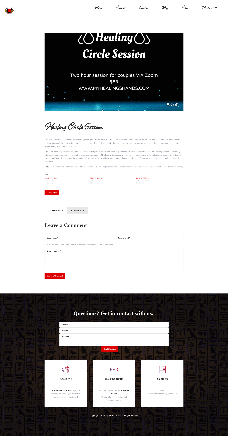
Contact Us (77, 210)
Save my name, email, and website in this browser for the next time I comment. (80, 245)
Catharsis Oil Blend (142, 178)
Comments (57, 210)
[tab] (57, 210)
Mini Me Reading (96, 178)
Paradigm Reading (51, 178)
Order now (52, 192)
